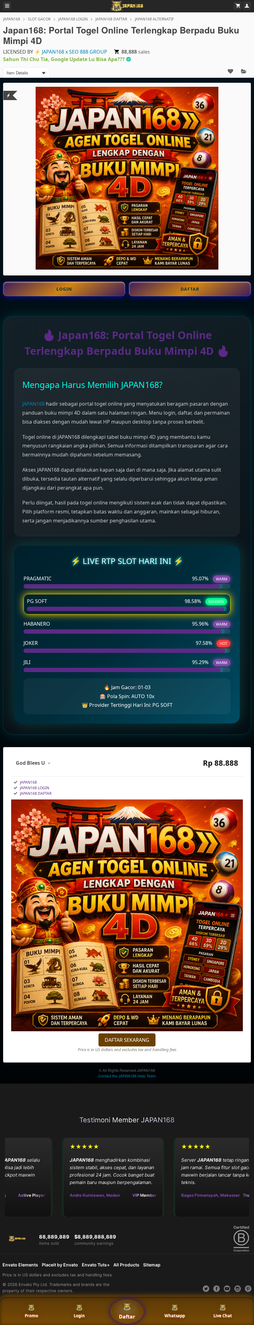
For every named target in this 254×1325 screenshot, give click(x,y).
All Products (126, 1264)
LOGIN (64, 289)
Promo (31, 1315)
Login (79, 1315)
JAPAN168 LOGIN (73, 19)
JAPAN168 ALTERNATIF (154, 19)
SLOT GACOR (39, 19)
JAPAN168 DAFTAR (111, 19)
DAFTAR (190, 289)
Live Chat (222, 1315)
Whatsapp (174, 1315)
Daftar (127, 1316)
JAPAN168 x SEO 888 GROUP (74, 51)
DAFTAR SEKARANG (127, 1040)
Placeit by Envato (60, 1264)
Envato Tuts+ (96, 1264)
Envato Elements (20, 1264)
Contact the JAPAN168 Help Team (127, 1075)
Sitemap (151, 1264)
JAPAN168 (11, 19)
